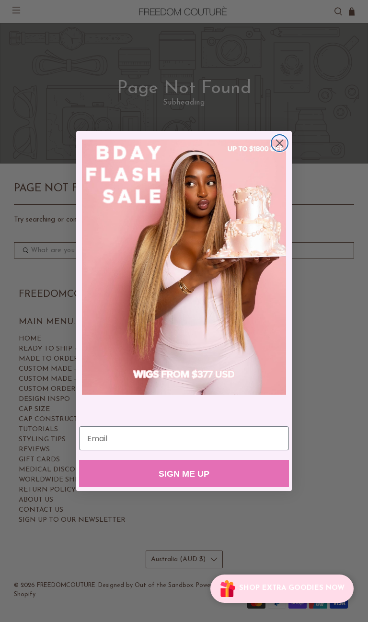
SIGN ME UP (184, 474)
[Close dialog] (279, 143)
